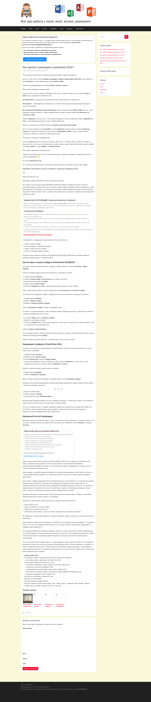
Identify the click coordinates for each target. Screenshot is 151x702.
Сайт (24, 663)
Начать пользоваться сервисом (35, 59)
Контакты (69, 28)
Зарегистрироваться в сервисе (34, 456)
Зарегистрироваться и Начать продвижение (38, 234)
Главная (23, 28)
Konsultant (44, 70)
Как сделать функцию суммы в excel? (111, 58)
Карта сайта (79, 28)
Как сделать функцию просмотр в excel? (112, 52)
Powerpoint (53, 28)
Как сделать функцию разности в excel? (112, 55)
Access (44, 28)
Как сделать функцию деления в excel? (112, 49)
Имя (24, 653)
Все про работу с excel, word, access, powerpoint (56, 21)
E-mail (25, 658)
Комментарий (27, 628)
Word (30, 28)
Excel (37, 28)
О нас (61, 28)
